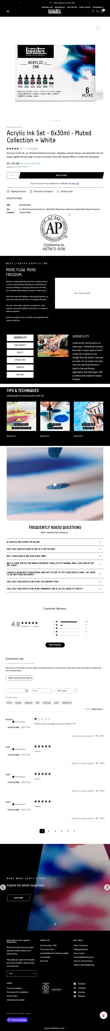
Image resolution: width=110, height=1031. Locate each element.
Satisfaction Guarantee (16, 1000)
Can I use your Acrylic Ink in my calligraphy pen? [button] (33, 581)
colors (9, 703)
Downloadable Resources (84, 957)
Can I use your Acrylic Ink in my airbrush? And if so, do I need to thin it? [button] (45, 588)
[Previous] (20, 2)
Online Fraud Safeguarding (84, 965)
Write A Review (55, 645)
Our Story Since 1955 (48, 945)
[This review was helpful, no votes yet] (97, 736)
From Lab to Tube (47, 949)
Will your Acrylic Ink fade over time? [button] (26, 556)
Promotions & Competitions (17, 992)
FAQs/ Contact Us (81, 945)
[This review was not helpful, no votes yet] (102, 736)
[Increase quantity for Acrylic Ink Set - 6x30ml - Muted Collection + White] (16, 175)
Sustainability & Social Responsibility (54, 953)
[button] (55, 1028)
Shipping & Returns (81, 949)
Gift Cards (44, 961)
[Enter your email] (33, 973)
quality (18, 703)
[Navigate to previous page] (35, 831)
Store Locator (79, 953)
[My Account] (93, 11)
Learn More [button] (56, 989)
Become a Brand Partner (83, 961)
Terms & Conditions (14, 988)
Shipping (9, 167)
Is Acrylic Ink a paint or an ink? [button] (23, 542)
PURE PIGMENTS (20, 345)
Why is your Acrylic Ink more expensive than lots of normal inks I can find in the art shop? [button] (50, 564)
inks (37, 703)
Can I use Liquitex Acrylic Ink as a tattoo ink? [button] (31, 549)
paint (56, 703)
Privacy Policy (12, 996)
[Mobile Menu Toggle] (8, 11)
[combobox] (42, 690)
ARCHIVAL (20, 375)
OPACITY (20, 353)
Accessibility (45, 957)
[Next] (89, 2)
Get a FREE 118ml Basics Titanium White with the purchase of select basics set (60, 3)
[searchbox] (15, 691)
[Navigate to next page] (74, 831)
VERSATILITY (20, 338)
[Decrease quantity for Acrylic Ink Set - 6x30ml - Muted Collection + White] (9, 175)
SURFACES (20, 367)
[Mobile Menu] (9, 11)
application (67, 703)
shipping (28, 703)
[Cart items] (101, 11)
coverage (47, 703)
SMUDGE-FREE (20, 360)
